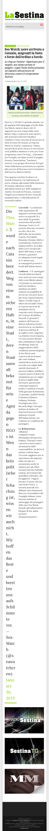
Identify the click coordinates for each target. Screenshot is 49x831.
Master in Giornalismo (21, 820)
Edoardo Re (11, 81)
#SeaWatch (10, 223)
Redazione (24, 828)
